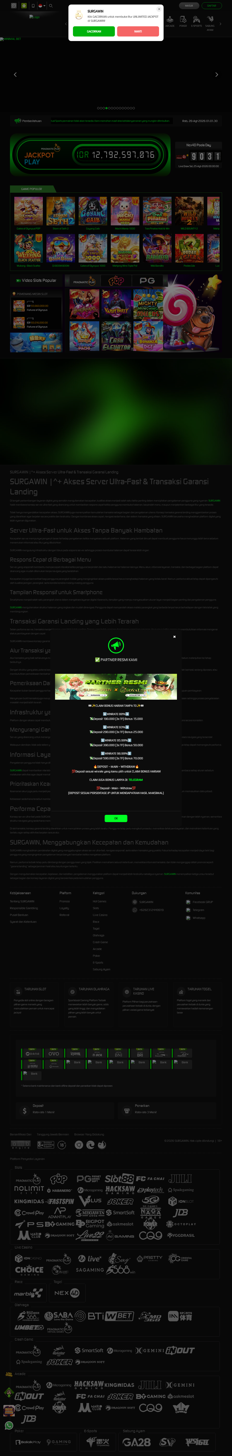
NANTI (138, 31)
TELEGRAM (136, 780)
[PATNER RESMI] (116, 687)
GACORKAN (94, 31)
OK (116, 818)
